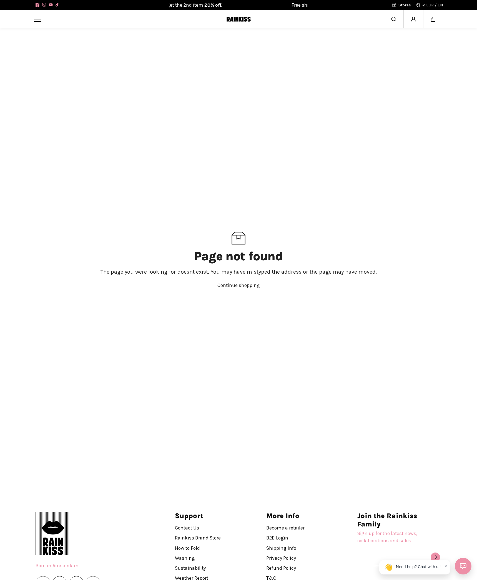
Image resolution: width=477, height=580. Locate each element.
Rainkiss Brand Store (198, 538)
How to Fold (187, 548)
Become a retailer (285, 528)
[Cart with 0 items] (433, 19)
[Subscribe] (435, 557)
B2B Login (277, 538)
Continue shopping (238, 285)
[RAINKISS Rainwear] (238, 19)
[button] (433, 19)
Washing (185, 558)
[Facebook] (37, 4)
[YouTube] (50, 4)
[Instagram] (44, 4)
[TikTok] (57, 4)
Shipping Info (281, 548)
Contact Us (187, 528)
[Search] (393, 19)
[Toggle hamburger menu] (126, 19)
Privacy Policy (281, 558)
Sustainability (190, 568)
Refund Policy (281, 568)
